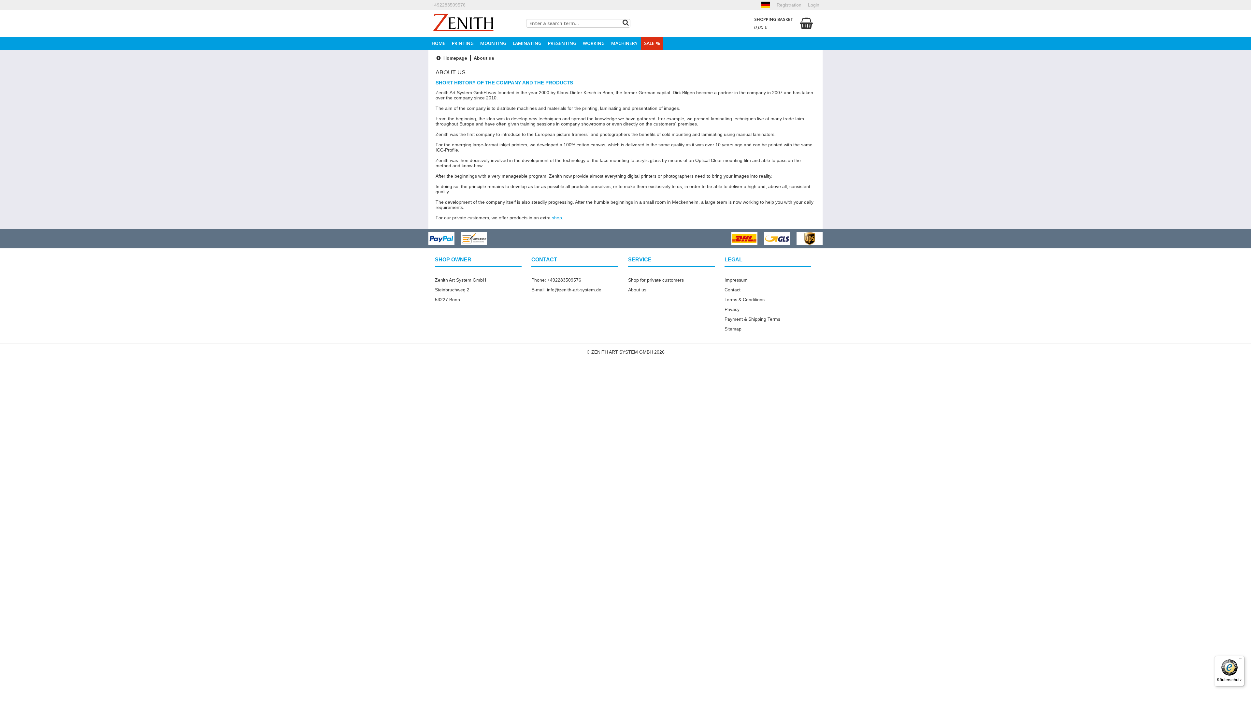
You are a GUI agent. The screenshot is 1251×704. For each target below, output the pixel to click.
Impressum (736, 280)
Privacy (732, 309)
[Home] (463, 23)
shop (557, 217)
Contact (733, 289)
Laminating (527, 43)
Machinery (624, 43)
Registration (789, 4)
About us (637, 289)
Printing (463, 43)
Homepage (454, 58)
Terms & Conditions (745, 299)
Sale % (652, 43)
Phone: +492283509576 (556, 280)
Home (438, 43)
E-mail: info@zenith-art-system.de (566, 289)
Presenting (562, 43)
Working (594, 43)
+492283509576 (449, 4)
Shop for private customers (656, 280)
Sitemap (733, 328)
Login (813, 4)
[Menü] (1240, 660)
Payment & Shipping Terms (752, 319)
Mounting (493, 43)
